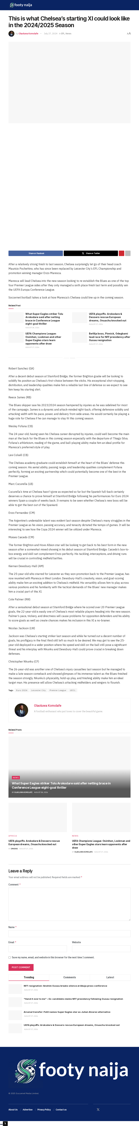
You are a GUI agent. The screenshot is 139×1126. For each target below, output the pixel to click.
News (68, 33)
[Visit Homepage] (20, 5)
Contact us (61, 1109)
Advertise (28, 1109)
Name (12, 927)
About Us (13, 1109)
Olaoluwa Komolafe (28, 33)
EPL (63, 33)
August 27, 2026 (96, 324)
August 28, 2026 (32, 327)
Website (76, 942)
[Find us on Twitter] (98, 1110)
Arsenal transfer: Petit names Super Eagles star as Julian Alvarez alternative (67, 1012)
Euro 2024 (21, 690)
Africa (12, 836)
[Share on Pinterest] (121, 253)
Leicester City (38, 690)
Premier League (58, 690)
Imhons (14, 849)
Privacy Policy (44, 1109)
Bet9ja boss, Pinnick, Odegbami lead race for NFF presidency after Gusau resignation (109, 337)
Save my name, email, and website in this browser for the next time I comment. (53, 957)
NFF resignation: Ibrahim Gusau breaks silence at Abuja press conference (65, 985)
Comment (14, 884)
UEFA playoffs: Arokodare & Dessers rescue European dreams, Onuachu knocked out (107, 317)
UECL (73, 690)
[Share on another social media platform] (128, 253)
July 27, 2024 (50, 33)
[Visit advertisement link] (69, 189)
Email (12, 942)
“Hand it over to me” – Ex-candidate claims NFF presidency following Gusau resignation (73, 998)
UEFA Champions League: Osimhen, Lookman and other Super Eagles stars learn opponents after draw (101, 844)
